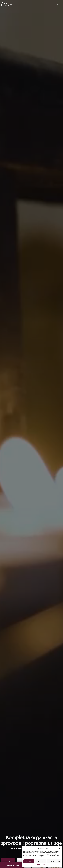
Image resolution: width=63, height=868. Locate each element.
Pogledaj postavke (54, 861)
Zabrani (40, 861)
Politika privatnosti (41, 864)
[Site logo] (6, 4)
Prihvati (29, 861)
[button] (60, 848)
